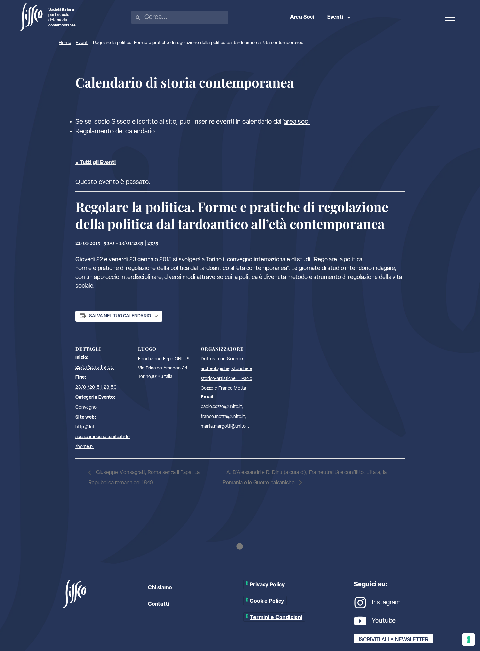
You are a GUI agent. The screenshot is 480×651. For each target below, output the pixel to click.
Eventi (335, 17)
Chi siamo (160, 588)
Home (65, 43)
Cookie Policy (267, 600)
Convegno (86, 407)
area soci (297, 122)
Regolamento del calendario (115, 131)
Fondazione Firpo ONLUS (164, 359)
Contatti (158, 604)
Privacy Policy (267, 584)
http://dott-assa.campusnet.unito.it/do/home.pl (102, 437)
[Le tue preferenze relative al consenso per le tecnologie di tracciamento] (468, 639)
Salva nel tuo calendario (120, 316)
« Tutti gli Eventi (95, 162)
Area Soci (302, 17)
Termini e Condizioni (276, 617)
